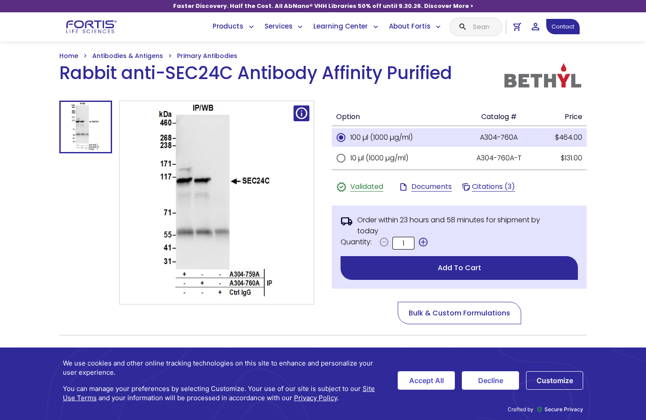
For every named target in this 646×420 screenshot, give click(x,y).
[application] (323, 384)
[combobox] (476, 27)
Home (68, 55)
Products (228, 26)
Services (278, 26)
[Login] (535, 26)
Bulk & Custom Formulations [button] (459, 313)
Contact (563, 26)
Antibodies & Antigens (127, 55)
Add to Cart (459, 268)
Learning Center (340, 26)
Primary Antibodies (207, 55)
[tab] (85, 127)
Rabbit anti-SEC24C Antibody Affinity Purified (255, 73)
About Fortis (409, 26)
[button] (423, 242)
